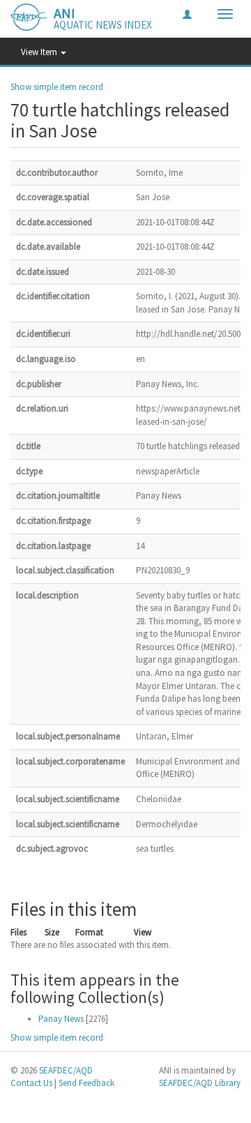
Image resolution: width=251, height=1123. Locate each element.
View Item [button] (40, 52)
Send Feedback (86, 1083)
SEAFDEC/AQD (66, 1070)
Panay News (61, 1019)
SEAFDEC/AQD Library (200, 1083)
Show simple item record (56, 87)
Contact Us (31, 1083)
